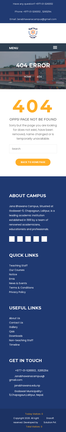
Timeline (14, 344)
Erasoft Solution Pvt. (50, 420)
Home (27, 76)
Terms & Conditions (21, 287)
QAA (11, 331)
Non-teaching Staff (21, 340)
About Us (14, 318)
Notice (13, 274)
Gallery (13, 327)
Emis (12, 279)
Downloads (16, 336)
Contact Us (16, 322)
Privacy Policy (17, 292)
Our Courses (16, 270)
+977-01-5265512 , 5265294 (31, 370)
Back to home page (33, 162)
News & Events (18, 283)
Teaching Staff (18, 265)
